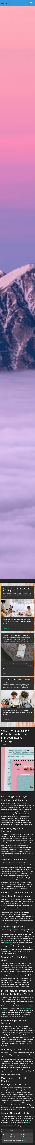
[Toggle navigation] (31, 3)
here (24, 1140)
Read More (6, 628)
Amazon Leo (8, 942)
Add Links (5, 3)
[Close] (32, 1131)
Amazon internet (16, 1103)
